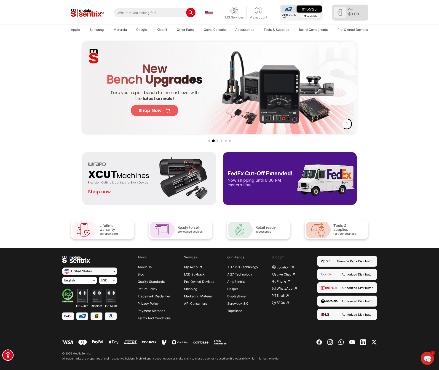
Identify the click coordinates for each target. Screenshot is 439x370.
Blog (141, 274)
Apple (75, 29)
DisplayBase (236, 296)
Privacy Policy (148, 303)
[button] (209, 140)
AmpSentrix (236, 281)
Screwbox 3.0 (237, 303)
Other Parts (185, 29)
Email (280, 295)
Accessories (244, 29)
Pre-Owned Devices (352, 29)
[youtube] (352, 342)
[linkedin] (363, 342)
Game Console (215, 29)
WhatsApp (285, 288)
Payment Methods (151, 311)
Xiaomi (162, 29)
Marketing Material (198, 296)
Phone (281, 281)
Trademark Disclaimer (154, 296)
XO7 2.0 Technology (242, 267)
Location (283, 267)
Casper (232, 289)
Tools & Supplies (276, 29)
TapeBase (234, 311)
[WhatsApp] (341, 342)
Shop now (99, 191)
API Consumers (195, 303)
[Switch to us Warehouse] (209, 12)
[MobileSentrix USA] (87, 13)
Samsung (97, 29)
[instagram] (330, 342)
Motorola (120, 29)
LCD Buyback (194, 274)
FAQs (281, 302)
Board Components (313, 29)
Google (141, 29)
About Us (145, 267)
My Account (193, 267)
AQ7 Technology (239, 274)
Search (190, 12)
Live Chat (284, 274)
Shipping (190, 289)
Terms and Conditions (154, 318)
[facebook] (319, 342)
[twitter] (374, 341)
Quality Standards (151, 281)
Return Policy (147, 289)
